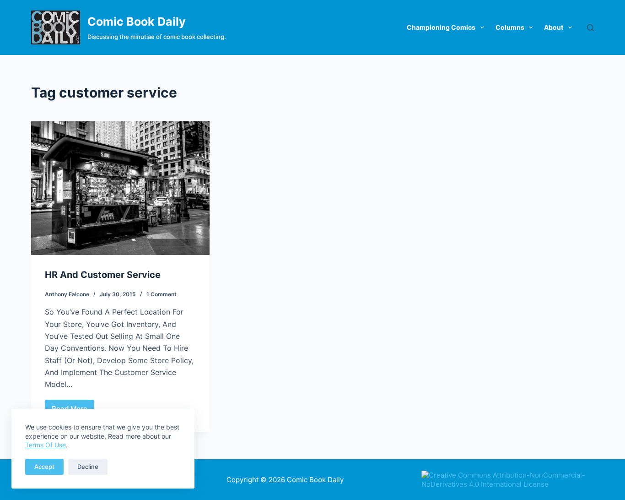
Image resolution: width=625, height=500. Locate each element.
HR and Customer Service (103, 274)
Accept (44, 466)
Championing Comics (441, 27)
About (553, 27)
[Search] (590, 27)
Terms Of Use (45, 445)
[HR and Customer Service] (120, 188)
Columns (510, 27)
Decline (87, 466)
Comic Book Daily (136, 21)
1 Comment (161, 294)
